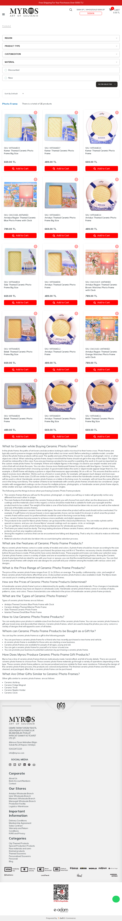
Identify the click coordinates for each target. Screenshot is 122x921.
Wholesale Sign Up (95, 9)
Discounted (13, 70)
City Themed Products (19, 843)
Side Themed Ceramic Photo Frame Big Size (17, 286)
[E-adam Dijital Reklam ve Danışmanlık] (61, 910)
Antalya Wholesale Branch (21, 793)
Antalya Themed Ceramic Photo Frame (100, 219)
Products (6, 26)
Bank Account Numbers (19, 781)
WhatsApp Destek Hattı (116, 899)
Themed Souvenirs (17, 853)
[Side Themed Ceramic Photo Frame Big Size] (20, 261)
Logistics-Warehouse (18, 806)
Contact (12, 783)
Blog (11, 861)
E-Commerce (70, 918)
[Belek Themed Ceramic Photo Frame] (20, 395)
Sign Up (80, 9)
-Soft (61, 918)
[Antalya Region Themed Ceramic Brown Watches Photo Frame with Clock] (102, 261)
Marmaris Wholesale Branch (22, 798)
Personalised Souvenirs (20, 856)
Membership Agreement (20, 823)
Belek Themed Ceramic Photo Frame (18, 420)
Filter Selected (105, 84)
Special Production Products (22, 846)
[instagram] (10, 765)
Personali (13, 859)
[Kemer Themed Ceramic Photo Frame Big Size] (20, 128)
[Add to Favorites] (35, 113)
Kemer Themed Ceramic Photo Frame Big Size (18, 152)
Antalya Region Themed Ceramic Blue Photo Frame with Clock (20, 219)
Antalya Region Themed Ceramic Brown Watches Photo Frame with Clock (101, 287)
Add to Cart (22, 168)
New (10, 77)
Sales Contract (15, 826)
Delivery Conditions (18, 820)
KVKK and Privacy (17, 833)
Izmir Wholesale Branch (20, 796)
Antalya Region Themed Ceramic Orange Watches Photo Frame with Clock (101, 354)
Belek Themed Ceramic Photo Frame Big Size (18, 353)
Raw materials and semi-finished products (20, 849)
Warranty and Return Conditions (18, 829)
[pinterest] (29, 765)
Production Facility (17, 803)
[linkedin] (24, 765)
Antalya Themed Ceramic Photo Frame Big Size (60, 219)
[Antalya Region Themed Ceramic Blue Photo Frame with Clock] (20, 194)
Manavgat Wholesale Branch (22, 801)
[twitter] (19, 765)
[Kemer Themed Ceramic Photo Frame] (61, 128)
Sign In (90, 13)
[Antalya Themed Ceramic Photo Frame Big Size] (61, 194)
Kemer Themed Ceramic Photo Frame (59, 152)
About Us (13, 778)
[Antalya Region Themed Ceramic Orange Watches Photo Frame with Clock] (102, 328)
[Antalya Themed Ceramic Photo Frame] (102, 194)
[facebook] (15, 765)
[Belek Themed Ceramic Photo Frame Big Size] (20, 328)
